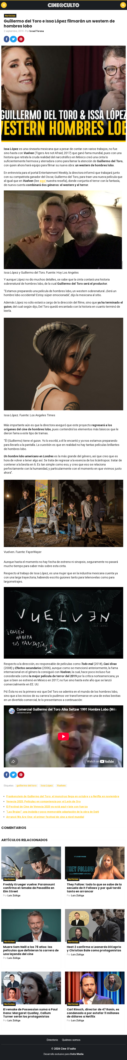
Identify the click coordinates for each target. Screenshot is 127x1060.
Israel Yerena (36, 31)
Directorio (52, 1039)
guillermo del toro (27, 785)
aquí (43, 181)
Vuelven (61, 785)
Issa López (47, 785)
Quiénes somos (71, 1039)
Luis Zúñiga (13, 895)
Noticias (10, 15)
